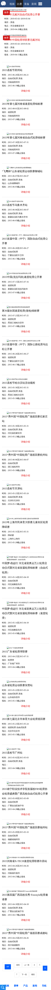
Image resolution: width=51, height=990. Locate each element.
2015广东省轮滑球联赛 (14, 651)
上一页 (26, 965)
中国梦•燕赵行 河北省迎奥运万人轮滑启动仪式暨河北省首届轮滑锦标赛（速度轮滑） (25, 613)
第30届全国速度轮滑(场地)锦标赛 (20, 310)
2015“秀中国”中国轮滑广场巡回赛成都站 (25, 933)
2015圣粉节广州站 (12, 752)
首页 (18, 965)
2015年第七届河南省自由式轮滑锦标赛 (23, 137)
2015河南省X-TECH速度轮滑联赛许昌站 (24, 861)
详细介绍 (25, 91)
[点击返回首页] (3, 5)
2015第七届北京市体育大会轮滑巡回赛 (23, 719)
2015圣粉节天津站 (12, 488)
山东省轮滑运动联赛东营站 (17, 685)
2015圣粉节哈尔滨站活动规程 (18, 382)
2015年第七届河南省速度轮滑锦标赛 (22, 103)
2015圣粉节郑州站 (12, 70)
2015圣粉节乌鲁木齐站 (14, 205)
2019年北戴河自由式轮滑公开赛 (22, 14)
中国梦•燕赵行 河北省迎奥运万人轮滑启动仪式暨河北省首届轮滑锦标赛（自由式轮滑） (25, 568)
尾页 (33, 974)
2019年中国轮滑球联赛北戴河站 (22, 39)
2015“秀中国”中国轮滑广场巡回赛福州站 (25, 827)
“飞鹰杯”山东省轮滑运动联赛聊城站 (22, 171)
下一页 (24, 974)
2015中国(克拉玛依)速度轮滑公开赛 (22, 277)
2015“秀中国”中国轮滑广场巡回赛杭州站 (25, 454)
